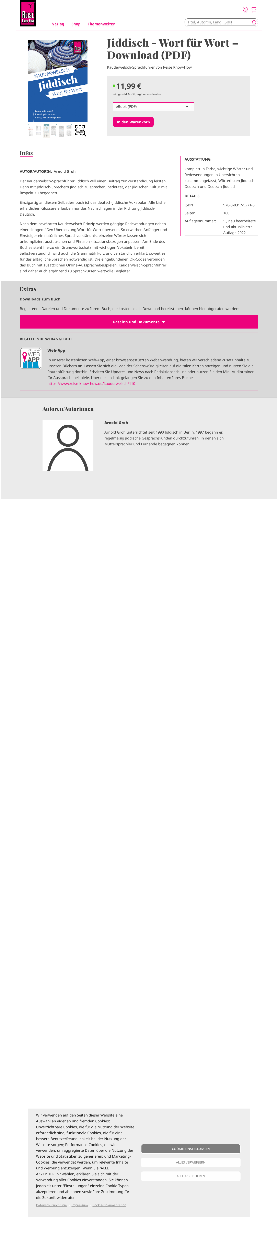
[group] (139, 448)
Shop (75, 23)
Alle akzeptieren (191, 1176)
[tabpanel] (58, 89)
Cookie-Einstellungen (191, 1149)
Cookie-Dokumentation (109, 1205)
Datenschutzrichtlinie (51, 1205)
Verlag (58, 23)
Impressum (79, 1205)
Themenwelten (102, 23)
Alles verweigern (191, 1162)
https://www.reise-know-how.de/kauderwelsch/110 (91, 383)
